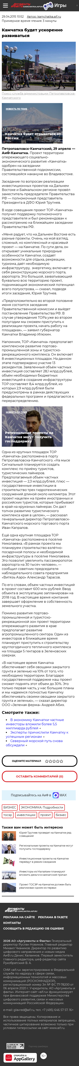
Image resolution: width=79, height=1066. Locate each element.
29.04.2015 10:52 (13, 16)
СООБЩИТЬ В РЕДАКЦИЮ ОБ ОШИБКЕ (33, 928)
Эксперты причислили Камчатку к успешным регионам (37, 735)
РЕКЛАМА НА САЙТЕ (19, 917)
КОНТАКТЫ (12, 923)
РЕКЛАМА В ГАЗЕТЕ (53, 917)
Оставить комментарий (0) (39, 776)
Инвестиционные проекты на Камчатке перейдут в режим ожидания (44, 860)
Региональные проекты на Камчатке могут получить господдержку (46, 847)
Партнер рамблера (38, 1046)
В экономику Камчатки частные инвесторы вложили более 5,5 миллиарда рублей (35, 724)
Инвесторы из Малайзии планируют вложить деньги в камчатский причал (43, 873)
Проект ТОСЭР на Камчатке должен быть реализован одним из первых (45, 886)
